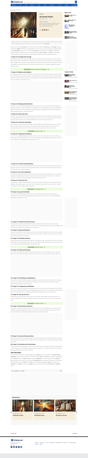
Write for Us (65, 442)
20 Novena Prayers (39, 131)
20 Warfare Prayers (39, 247)
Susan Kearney (45, 21)
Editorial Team (51, 442)
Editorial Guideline (58, 442)
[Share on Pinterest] (46, 30)
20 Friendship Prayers (39, 189)
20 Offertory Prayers (38, 303)
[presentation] (11, 412)
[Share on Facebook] (43, 30)
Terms (46, 442)
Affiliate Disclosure (72, 442)
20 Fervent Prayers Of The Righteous (39, 69)
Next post (75, 433)
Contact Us (37, 444)
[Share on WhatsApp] (48, 30)
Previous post (13, 433)
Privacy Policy (41, 442)
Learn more (46, 43)
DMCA (41, 444)
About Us (36, 442)
